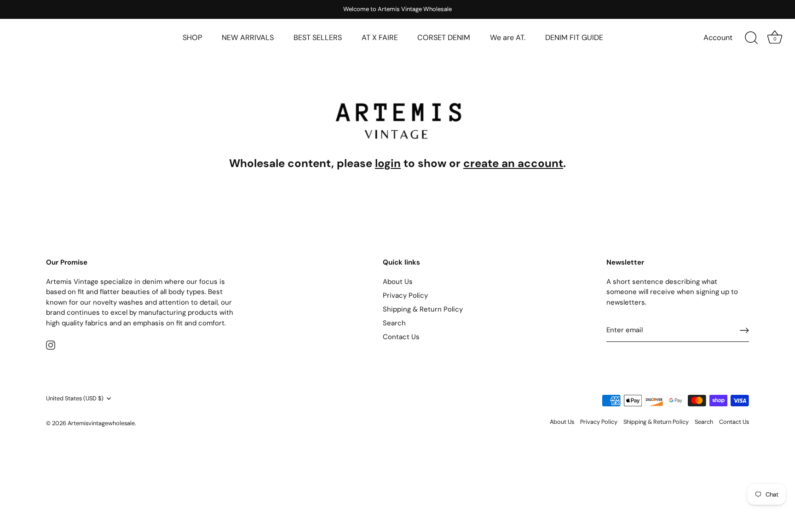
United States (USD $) (75, 398)
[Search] (751, 38)
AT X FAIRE (380, 37)
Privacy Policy (405, 295)
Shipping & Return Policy (423, 309)
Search (394, 323)
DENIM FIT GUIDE (574, 37)
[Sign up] (744, 330)
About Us (398, 281)
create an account (513, 163)
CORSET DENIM (443, 37)
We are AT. (507, 37)
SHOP (192, 37)
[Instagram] (50, 344)
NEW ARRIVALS (248, 37)
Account (717, 37)
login (388, 163)
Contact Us (401, 336)
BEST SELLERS (318, 37)
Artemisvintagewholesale (101, 423)
